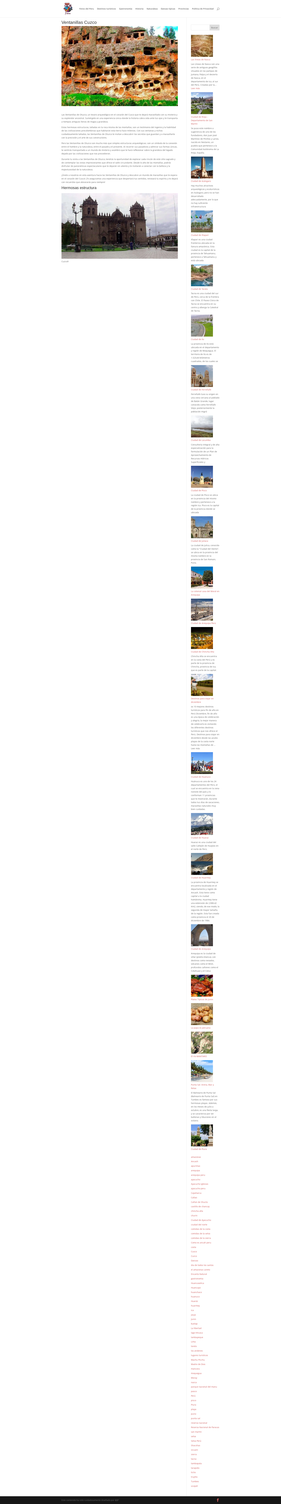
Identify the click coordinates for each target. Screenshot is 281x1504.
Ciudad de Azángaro (201, 181)
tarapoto (195, 1468)
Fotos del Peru (86, 9)
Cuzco (194, 1256)
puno (193, 1413)
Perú (193, 1395)
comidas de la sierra (201, 1238)
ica (192, 1310)
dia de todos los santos (202, 1265)
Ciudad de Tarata (199, 289)
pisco (193, 1400)
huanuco (195, 1296)
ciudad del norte (199, 1224)
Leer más (195, 88)
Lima (193, 1341)
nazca (194, 1382)
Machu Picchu (198, 1359)
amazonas (196, 1157)
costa (193, 1247)
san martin (196, 1431)
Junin (193, 1319)
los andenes (197, 1350)
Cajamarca (196, 1193)
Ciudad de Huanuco (200, 776)
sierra (194, 1454)
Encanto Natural (199, 1274)
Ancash (194, 1161)
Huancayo (196, 1287)
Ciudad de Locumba (201, 440)
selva (193, 1436)
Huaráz (194, 1301)
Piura (193, 1404)
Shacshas (195, 1445)
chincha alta (197, 1211)
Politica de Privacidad (203, 9)
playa (193, 1409)
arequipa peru (198, 1175)
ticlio (193, 1472)
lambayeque (197, 1337)
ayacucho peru (198, 1188)
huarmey (195, 1305)
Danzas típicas (168, 9)
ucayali (194, 1486)
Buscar (214, 27)
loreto (194, 1346)
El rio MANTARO (199, 1056)
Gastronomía (125, 9)
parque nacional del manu (204, 1386)
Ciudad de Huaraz (200, 837)
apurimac (195, 1166)
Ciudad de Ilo (197, 339)
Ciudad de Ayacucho (201, 1220)
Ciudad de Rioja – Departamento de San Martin (202, 120)
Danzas (194, 1260)
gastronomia (197, 1278)
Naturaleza (152, 9)
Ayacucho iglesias (199, 1184)
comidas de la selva (200, 1233)
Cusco (194, 1251)
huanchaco (196, 1292)
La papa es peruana (200, 1027)
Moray (194, 1377)
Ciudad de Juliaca (199, 541)
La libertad (196, 1328)
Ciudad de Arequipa (201, 948)
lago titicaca (197, 1332)
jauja (193, 1314)
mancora (195, 1368)
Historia (139, 9)
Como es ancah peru (201, 1242)
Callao (194, 1197)
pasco (194, 1391)
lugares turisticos (199, 1355)
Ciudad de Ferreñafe (201, 389)
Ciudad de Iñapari (200, 235)
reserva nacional (199, 1422)
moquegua (196, 1373)
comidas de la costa (200, 1229)
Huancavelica (197, 1283)
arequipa (195, 1170)
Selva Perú (196, 1440)
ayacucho (195, 1179)
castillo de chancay (200, 1206)
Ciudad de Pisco (199, 490)
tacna (193, 1458)
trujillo (194, 1476)
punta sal (195, 1418)
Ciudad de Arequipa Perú (203, 623)
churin (194, 1215)
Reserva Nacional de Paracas (205, 1427)
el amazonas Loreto (200, 1269)
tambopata (196, 1463)
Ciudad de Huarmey (201, 877)
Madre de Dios (198, 1364)
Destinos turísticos (106, 9)
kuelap (194, 1323)
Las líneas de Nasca (200, 59)
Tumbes (195, 1481)
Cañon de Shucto (199, 1202)
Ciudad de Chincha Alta (202, 651)
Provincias (183, 9)
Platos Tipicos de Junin (202, 999)
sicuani (194, 1449)
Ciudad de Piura (199, 1149)
